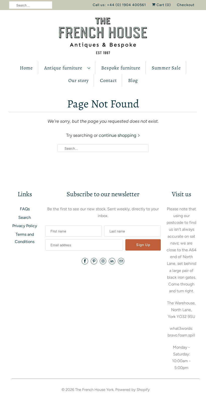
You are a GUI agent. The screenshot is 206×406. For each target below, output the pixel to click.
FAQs (25, 209)
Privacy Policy (24, 225)
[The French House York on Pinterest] (94, 261)
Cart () (163, 5)
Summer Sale (166, 68)
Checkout (185, 5)
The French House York (94, 389)
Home (26, 68)
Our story (78, 80)
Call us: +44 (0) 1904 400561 (119, 5)
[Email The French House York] (121, 261)
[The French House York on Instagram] (103, 261)
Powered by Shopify (132, 389)
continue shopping (118, 135)
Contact (108, 80)
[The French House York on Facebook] (85, 261)
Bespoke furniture (120, 68)
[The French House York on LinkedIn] (112, 261)
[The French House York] (103, 37)
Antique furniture (64, 68)
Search (24, 217)
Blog (133, 80)
